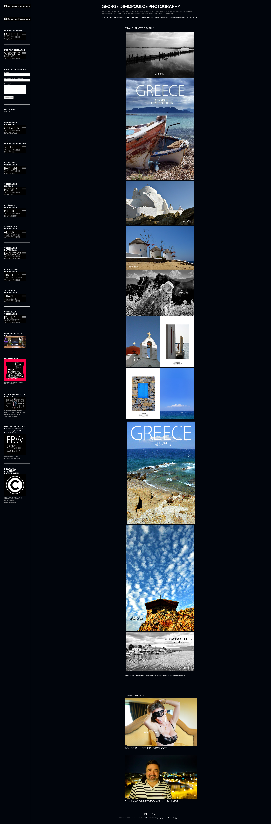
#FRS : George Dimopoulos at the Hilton (152, 800)
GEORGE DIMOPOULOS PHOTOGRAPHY (141, 6)
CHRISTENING (155, 17)
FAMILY (172, 17)
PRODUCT (165, 17)
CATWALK (136, 17)
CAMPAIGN (145, 17)
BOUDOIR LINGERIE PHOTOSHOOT (146, 748)
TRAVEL (183, 17)
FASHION (105, 17)
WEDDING (113, 17)
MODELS (121, 17)
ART (177, 17)
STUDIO (128, 17)
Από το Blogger (152, 814)
